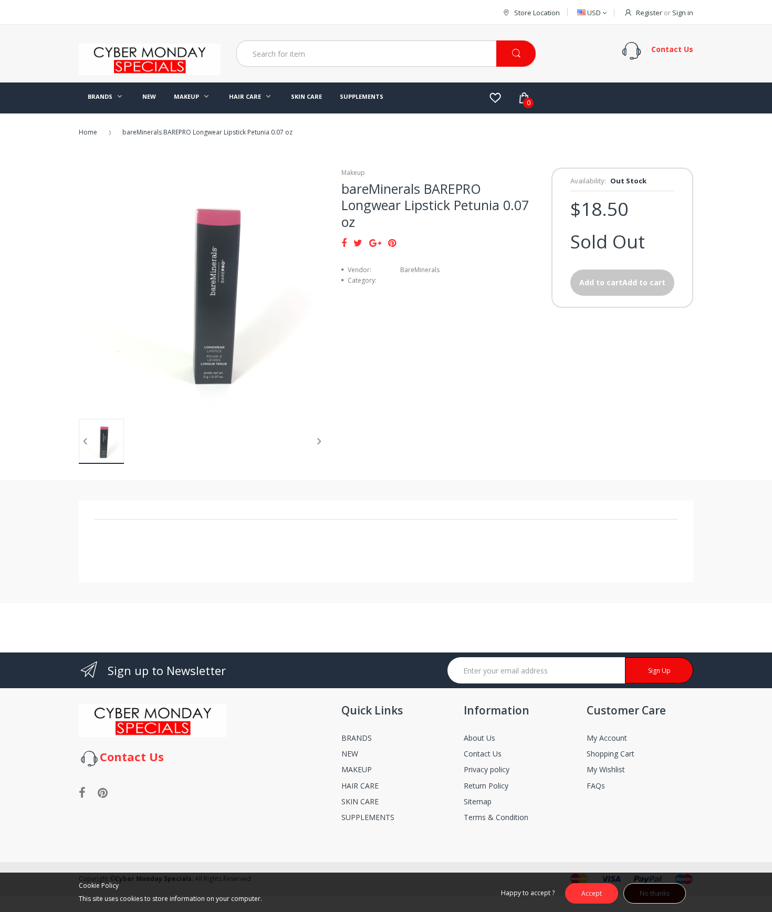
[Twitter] (357, 242)
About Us (479, 738)
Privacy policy (486, 769)
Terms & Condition (496, 817)
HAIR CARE (360, 786)
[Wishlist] (495, 98)
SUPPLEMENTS (367, 817)
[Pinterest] (392, 242)
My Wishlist (606, 769)
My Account (607, 738)
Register (649, 12)
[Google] (375, 242)
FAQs (596, 786)
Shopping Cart (610, 754)
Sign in (682, 12)
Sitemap (478, 801)
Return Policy (486, 786)
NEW (349, 754)
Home (88, 132)
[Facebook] (344, 242)
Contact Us (483, 754)
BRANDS (356, 738)
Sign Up (659, 670)
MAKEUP (356, 769)
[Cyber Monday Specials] (150, 71)
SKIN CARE (360, 801)
